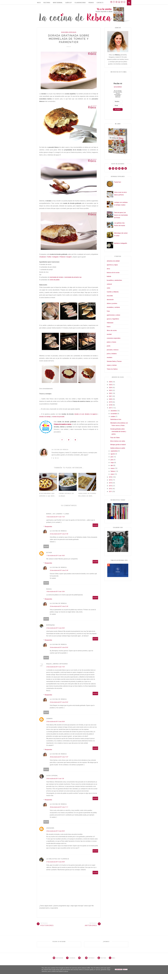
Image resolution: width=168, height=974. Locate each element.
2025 (110, 384)
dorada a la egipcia (91, 414)
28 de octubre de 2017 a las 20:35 (55, 831)
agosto (113, 454)
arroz (108, 269)
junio (112, 460)
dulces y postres (112, 303)
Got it (125, 969)
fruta (108, 311)
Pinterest (62, 257)
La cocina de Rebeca (60, 449)
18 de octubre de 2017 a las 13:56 (55, 591)
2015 (110, 480)
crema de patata (54, 280)
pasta (108, 346)
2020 (110, 399)
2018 (110, 405)
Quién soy (68, 2)
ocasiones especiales (68, 32)
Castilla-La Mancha (112, 292)
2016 (110, 477)
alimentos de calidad (113, 261)
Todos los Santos (112, 369)
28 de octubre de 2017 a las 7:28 (55, 778)
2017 (110, 408)
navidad (109, 334)
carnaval (109, 284)
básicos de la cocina (113, 272)
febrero (113, 471)
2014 (110, 483)
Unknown (50, 828)
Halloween (110, 323)
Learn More (118, 969)
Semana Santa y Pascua (114, 361)
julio (112, 457)
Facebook (43, 257)
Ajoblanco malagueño (120, 243)
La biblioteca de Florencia (57, 859)
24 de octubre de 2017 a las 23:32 (59, 647)
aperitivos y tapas (112, 265)
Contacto (100, 2)
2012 (110, 488)
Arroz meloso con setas (117, 441)
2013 (110, 486)
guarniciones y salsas (113, 315)
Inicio (39, 2)
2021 (110, 396)
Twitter (49, 257)
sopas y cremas (112, 365)
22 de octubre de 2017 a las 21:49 (59, 570)
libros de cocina (112, 330)
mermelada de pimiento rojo (73, 277)
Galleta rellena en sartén (117, 448)
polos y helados (112, 353)
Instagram (55, 257)
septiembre (114, 451)
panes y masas (111, 342)
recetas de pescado (58, 416)
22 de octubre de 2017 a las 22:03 (55, 628)
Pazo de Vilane (115, 437)
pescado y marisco (112, 350)
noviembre (114, 413)
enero (112, 474)
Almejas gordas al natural (118, 444)
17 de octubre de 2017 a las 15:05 (55, 555)
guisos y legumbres (113, 319)
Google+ (69, 257)
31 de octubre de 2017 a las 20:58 (55, 861)
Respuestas (48, 526)
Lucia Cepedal (52, 775)
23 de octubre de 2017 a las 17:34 (55, 666)
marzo (112, 468)
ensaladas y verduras (113, 307)
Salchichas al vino (115, 419)
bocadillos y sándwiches (114, 280)
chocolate (110, 296)
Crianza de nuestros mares (62, 424)
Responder (95, 525)
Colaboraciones (80, 2)
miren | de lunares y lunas (57, 514)
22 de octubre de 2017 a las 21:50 (59, 534)
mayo (112, 462)
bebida (109, 276)
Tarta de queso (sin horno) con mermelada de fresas (121, 215)
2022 (110, 393)
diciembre (114, 411)
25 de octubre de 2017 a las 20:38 (55, 721)
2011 (110, 491)
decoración (110, 299)
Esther (49, 552)
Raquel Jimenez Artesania (57, 664)
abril (112, 465)
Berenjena (50, 625)
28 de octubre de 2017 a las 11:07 (59, 757)
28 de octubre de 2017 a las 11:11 (59, 807)
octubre (113, 416)
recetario (109, 357)
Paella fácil (117, 182)
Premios (91, 2)
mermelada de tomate (56, 277)
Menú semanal (58, 2)
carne (108, 288)
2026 (110, 382)
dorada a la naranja (44, 416)
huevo (109, 326)
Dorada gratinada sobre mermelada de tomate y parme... (118, 431)
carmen (49, 718)
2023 (110, 390)
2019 (110, 402)
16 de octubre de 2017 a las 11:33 (55, 516)
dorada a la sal (79, 414)
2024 (110, 387)
